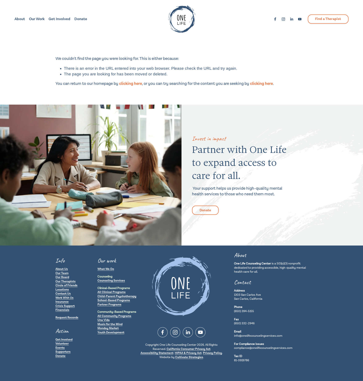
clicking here (130, 83)
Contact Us (63, 294)
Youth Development (110, 332)
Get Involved (63, 340)
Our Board (62, 277)
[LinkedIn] (291, 19)
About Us (61, 269)
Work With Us (64, 298)
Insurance (62, 302)
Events (60, 348)
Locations (62, 290)
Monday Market (108, 328)
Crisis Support (65, 306)
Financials (62, 310)
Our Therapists (65, 281)
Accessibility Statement (157, 353)
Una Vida (103, 320)
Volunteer (62, 344)
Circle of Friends (66, 285)
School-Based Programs (113, 300)
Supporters (63, 352)
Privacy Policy (212, 353)
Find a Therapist (328, 19)
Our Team (61, 273)
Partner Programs (109, 304)
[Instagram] (283, 19)
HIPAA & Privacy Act (188, 353)
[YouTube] (300, 19)
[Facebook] (275, 19)
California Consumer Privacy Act (188, 349)
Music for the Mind (109, 324)
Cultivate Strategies (189, 357)
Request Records (66, 317)
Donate (80, 19)
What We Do (105, 269)
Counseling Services (111, 280)
